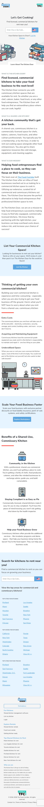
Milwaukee (6, 685)
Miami (4, 607)
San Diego (27, 623)
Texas (25, 638)
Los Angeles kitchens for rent (13, 744)
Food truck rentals (9, 730)
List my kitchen (9, 716)
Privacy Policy (32, 802)
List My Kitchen (22, 267)
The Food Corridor (26, 177)
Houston (5, 611)
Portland (5, 602)
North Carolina (7, 650)
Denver (5, 677)
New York (26, 615)
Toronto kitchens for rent (12, 747)
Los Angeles (27, 602)
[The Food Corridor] (39, 5)
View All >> (27, 654)
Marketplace (22, 706)
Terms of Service (21, 802)
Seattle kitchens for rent (11, 750)
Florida (25, 634)
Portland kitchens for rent (12, 754)
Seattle (25, 607)
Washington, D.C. (8, 673)
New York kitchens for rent (12, 760)
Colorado (5, 646)
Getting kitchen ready (10, 733)
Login (5, 720)
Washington (6, 642)
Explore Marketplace (22, 419)
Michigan (26, 650)
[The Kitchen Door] (6, 5)
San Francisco (7, 619)
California (5, 634)
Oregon (26, 642)
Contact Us (11, 802)
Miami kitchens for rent (11, 741)
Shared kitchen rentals (11, 727)
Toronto (5, 615)
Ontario (5, 654)
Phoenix (26, 619)
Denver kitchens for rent (11, 757)
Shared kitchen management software (16, 713)
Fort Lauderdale (29, 673)
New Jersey (27, 646)
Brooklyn (26, 611)
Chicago (5, 623)
